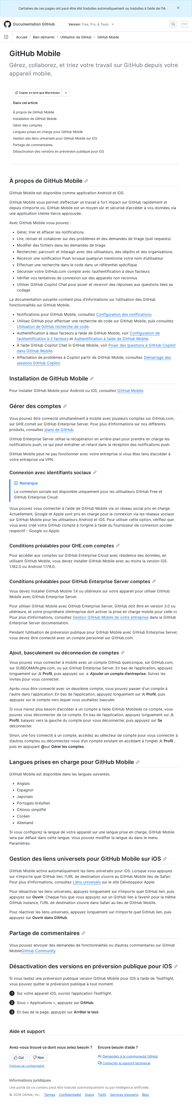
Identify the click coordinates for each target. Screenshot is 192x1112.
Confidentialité (70, 1095)
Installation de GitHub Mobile (48, 378)
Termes (49, 1095)
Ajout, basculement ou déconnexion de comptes (64, 653)
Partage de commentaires (44, 933)
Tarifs (102, 1095)
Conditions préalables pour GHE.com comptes (61, 546)
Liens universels (87, 882)
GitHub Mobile (108, 37)
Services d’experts (124, 1095)
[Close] (178, 7)
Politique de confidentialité (26, 1066)
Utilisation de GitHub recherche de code (53, 326)
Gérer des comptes (35, 406)
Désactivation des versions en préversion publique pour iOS (90, 966)
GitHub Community (38, 950)
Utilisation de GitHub (76, 37)
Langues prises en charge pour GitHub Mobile (71, 762)
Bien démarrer (44, 37)
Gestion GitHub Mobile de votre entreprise (110, 617)
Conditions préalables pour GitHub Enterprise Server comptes (79, 581)
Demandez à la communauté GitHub (130, 1056)
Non (41, 1057)
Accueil (21, 37)
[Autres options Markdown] (66, 93)
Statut (89, 1095)
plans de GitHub (58, 429)
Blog (145, 1095)
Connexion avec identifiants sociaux (50, 472)
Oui (21, 1057)
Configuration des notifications (123, 314)
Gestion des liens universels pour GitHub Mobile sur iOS (85, 858)
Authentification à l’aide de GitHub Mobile (111, 338)
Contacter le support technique (126, 1063)
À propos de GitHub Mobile (45, 180)
